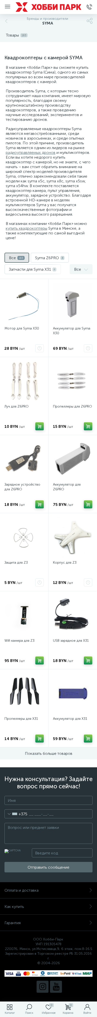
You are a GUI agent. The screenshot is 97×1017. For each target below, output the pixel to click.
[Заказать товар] (39, 348)
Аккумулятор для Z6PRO (67, 486)
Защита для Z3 (16, 562)
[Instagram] (42, 987)
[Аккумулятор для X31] (72, 693)
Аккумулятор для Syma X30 (71, 330)
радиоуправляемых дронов (30, 152)
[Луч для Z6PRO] (24, 381)
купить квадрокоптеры (26, 228)
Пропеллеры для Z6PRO (72, 406)
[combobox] (16, 814)
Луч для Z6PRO (16, 406)
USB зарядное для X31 (71, 640)
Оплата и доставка (21, 890)
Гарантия (12, 922)
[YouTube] (56, 987)
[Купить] (39, 426)
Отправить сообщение (48, 867)
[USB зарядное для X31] (72, 615)
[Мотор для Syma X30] (24, 303)
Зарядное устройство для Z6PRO (22, 486)
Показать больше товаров (48, 753)
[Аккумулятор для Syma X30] (72, 303)
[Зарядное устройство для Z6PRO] (24, 459)
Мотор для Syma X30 (21, 328)
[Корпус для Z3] (72, 537)
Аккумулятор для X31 (70, 719)
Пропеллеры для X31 (21, 719)
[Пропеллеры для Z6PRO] (72, 381)
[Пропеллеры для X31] (24, 693)
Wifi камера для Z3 (19, 640)
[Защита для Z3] (24, 537)
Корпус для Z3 (65, 562)
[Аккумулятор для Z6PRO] (72, 459)
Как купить (14, 906)
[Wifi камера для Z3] (24, 615)
